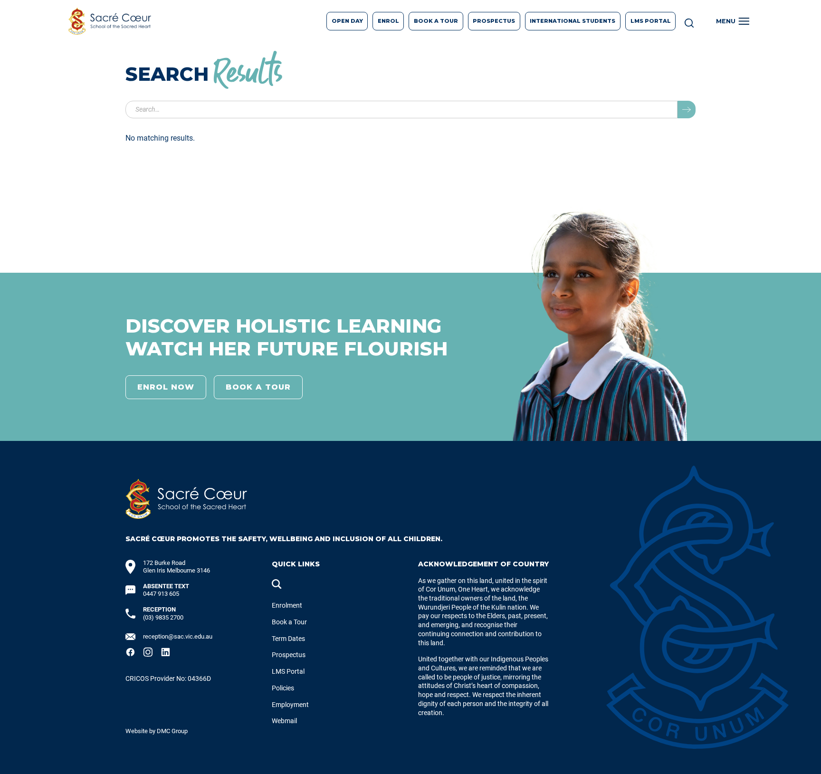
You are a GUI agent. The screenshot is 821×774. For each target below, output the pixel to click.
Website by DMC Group (156, 731)
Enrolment (287, 606)
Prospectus (288, 655)
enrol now (165, 387)
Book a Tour (289, 622)
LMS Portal (650, 21)
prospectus (494, 21)
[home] (109, 21)
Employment (290, 705)
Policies (283, 688)
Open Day (347, 21)
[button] (734, 21)
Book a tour (258, 387)
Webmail (284, 721)
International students (572, 21)
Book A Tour (436, 21)
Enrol (388, 21)
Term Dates (288, 639)
